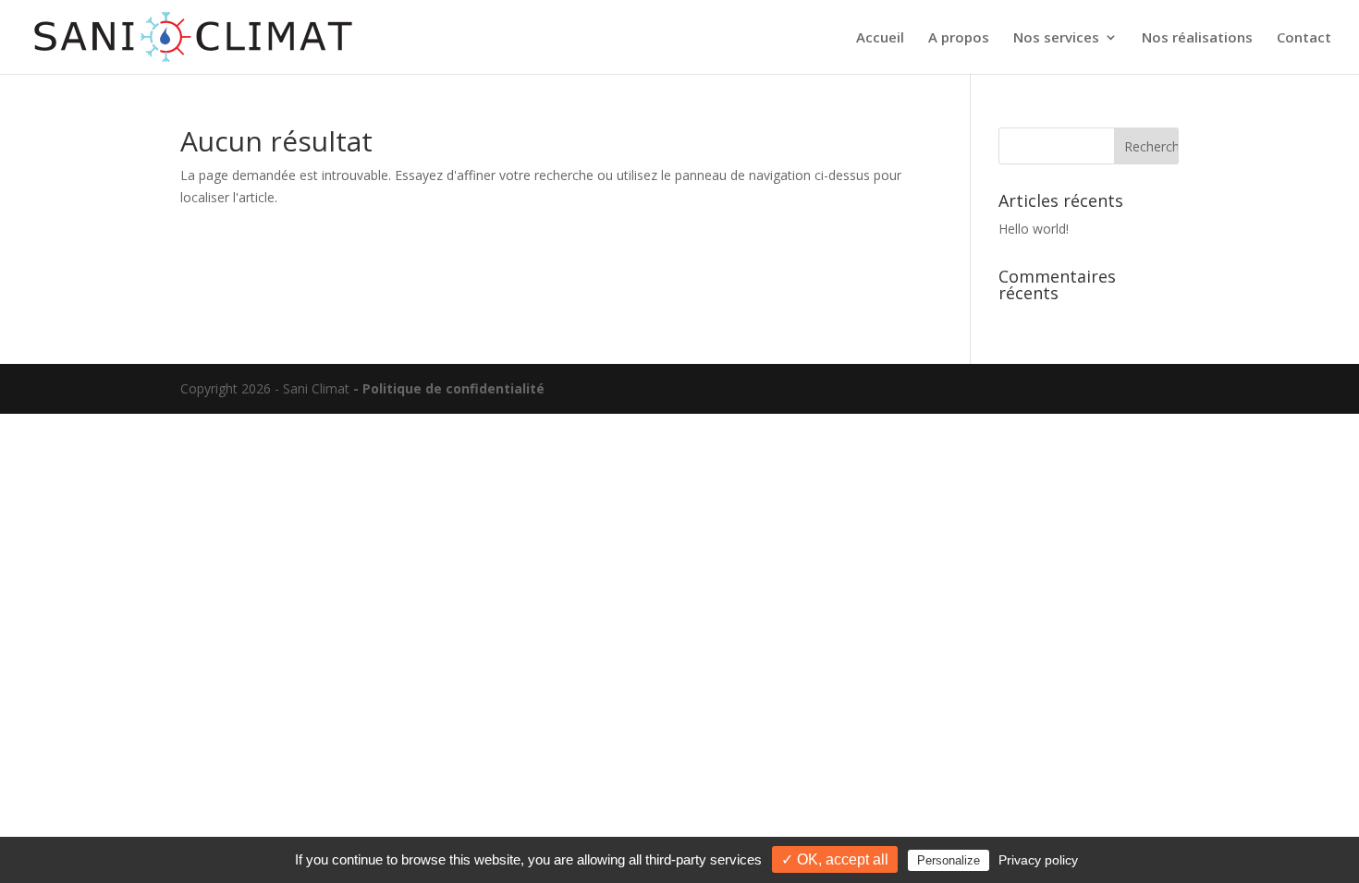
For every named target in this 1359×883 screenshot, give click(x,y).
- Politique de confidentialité (449, 388)
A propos (958, 38)
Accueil (880, 38)
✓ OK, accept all (834, 859)
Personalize (948, 860)
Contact (1304, 38)
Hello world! (1033, 228)
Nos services (1056, 38)
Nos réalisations (1197, 38)
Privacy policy (1038, 860)
